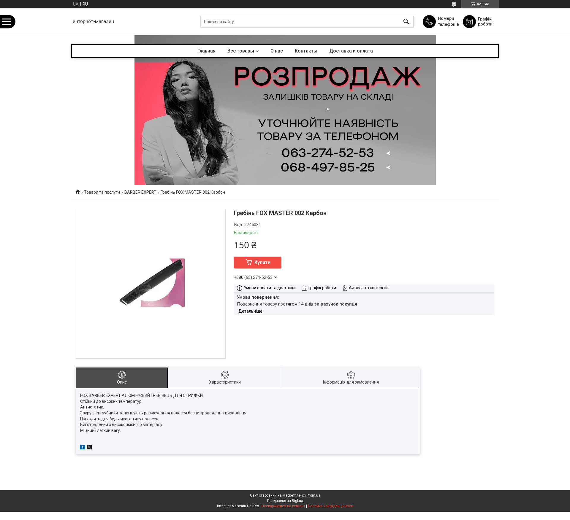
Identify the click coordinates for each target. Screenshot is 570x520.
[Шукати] (406, 21)
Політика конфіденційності (330, 506)
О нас (276, 51)
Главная (206, 51)
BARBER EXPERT (140, 192)
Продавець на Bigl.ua (285, 501)
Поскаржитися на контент (283, 506)
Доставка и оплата (351, 51)
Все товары (240, 51)
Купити (262, 262)
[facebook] (82, 448)
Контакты (306, 51)
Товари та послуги (102, 192)
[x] (89, 448)
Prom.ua (313, 495)
